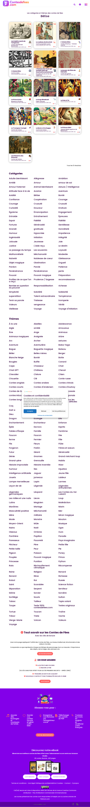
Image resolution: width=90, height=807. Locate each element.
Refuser (43, 411)
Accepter (30, 411)
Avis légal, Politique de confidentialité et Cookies (45, 783)
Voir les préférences (58, 411)
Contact (68, 783)
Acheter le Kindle (59, 777)
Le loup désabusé (42, 100)
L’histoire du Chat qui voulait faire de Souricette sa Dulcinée (44, 70)
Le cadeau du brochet (44, 42)
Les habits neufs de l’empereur (18, 42)
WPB (39, 804)
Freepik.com (56, 797)
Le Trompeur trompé (18, 128)
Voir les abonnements (45, 735)
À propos (75, 783)
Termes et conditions (18, 783)
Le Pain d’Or (65, 100)
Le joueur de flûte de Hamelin (68, 71)
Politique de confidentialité (45, 415)
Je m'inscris (45, 681)
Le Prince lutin (16, 100)
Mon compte (43, 777)
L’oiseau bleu (65, 42)
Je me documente (45, 654)
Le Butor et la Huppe (43, 128)
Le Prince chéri (66, 127)
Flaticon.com (45, 799)
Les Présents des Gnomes (17, 156)
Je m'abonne (29, 777)
